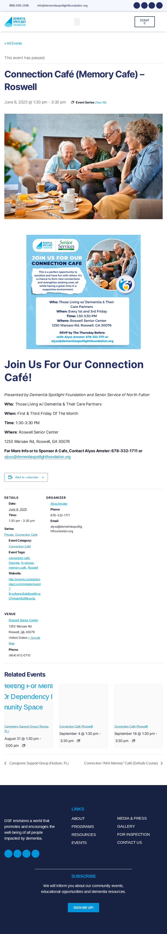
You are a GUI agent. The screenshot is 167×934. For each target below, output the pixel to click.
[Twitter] (159, 5)
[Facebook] (137, 5)
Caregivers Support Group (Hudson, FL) (38, 763)
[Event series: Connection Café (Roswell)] (78, 740)
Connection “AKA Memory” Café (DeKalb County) (121, 763)
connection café (19, 558)
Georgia (14, 562)
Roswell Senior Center (23, 620)
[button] (77, 21)
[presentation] (29, 702)
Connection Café (20, 546)
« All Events (13, 43)
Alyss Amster (58, 503)
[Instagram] (144, 5)
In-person (27, 562)
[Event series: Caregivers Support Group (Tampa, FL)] (23, 745)
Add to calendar (26, 477)
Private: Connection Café (20, 534)
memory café (17, 567)
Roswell (33, 567)
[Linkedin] (152, 5)
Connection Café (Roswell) (76, 726)
